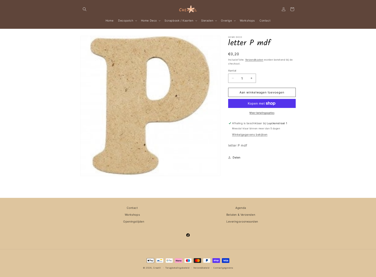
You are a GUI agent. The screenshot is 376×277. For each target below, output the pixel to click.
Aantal (232, 70)
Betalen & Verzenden (240, 214)
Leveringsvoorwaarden (242, 221)
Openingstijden (133, 221)
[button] (84, 9)
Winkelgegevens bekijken (250, 134)
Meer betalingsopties (261, 112)
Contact (132, 207)
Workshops (132, 214)
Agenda (240, 207)
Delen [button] (236, 157)
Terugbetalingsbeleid (177, 267)
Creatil (157, 267)
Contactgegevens (223, 267)
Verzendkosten (254, 59)
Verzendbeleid (201, 267)
